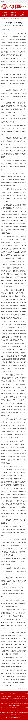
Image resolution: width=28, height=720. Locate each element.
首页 (7, 18)
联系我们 (19, 696)
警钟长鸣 (21, 12)
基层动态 (13, 15)
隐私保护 (5, 696)
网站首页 (2, 1)
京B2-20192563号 (23, 707)
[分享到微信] (1, 29)
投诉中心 (14, 696)
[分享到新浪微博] (4, 29)
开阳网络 (20, 717)
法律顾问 (6, 693)
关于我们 (2, 693)
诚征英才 (20, 693)
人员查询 (11, 693)
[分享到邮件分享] (6, 29)
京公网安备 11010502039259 (7, 712)
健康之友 (11, 18)
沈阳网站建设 (13, 717)
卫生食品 (17, 18)
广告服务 (16, 693)
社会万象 (21, 15)
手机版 (23, 696)
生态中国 (4, 15)
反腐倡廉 (4, 12)
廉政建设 (13, 12)
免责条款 (25, 693)
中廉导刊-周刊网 (4, 698)
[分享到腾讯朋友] (3, 29)
